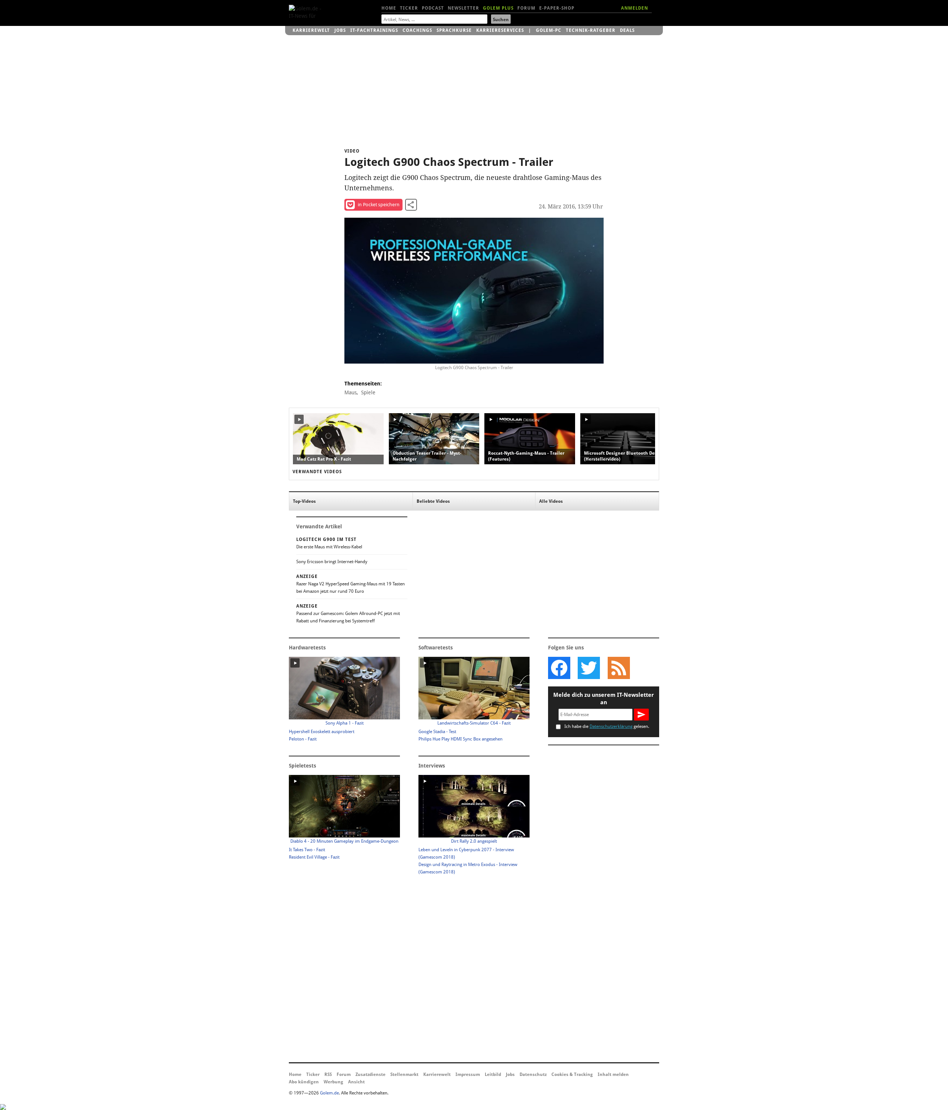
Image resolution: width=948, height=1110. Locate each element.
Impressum (467, 1074)
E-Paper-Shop (556, 8)
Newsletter (463, 8)
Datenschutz (533, 1074)
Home (388, 8)
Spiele (368, 392)
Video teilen (411, 205)
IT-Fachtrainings (374, 30)
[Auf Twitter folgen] (589, 668)
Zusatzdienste (370, 1074)
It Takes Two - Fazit (307, 849)
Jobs (340, 30)
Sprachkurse (454, 30)
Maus (350, 392)
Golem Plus (498, 8)
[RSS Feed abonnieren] (618, 668)
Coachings (417, 30)
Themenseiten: (363, 384)
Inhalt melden (613, 1074)
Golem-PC (548, 30)
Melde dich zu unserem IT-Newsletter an (603, 699)
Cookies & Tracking (572, 1074)
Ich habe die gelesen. (606, 726)
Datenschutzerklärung (611, 726)
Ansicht (356, 1081)
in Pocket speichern (379, 204)
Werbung (333, 1081)
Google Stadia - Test (437, 731)
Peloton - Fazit (303, 739)
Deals (627, 30)
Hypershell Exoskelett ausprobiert (321, 731)
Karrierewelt (311, 30)
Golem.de (329, 1093)
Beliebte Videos (433, 501)
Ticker (409, 8)
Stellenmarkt (404, 1074)
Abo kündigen (304, 1081)
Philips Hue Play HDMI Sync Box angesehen (460, 739)
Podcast (433, 8)
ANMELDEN (634, 8)
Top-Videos (304, 501)
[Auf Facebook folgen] (559, 668)
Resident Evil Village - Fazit (314, 857)
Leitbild (493, 1074)
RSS (328, 1074)
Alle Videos (551, 501)
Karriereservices (500, 30)
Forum (526, 8)
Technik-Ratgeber (590, 30)
